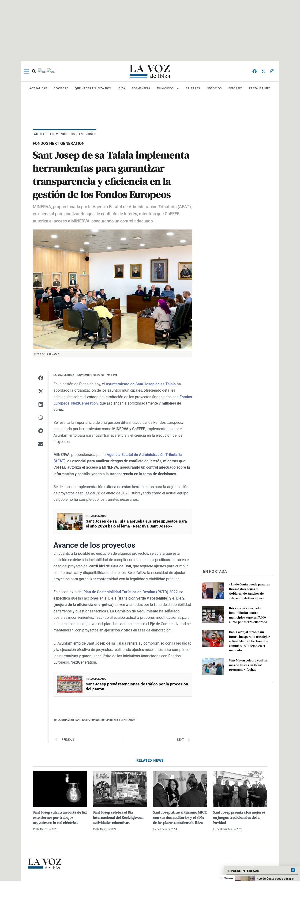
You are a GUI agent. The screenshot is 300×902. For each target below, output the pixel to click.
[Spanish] (51, 71)
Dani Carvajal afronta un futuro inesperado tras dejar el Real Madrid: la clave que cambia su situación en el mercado (249, 641)
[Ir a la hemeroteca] (34, 71)
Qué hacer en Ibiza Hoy (93, 88)
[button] (41, 378)
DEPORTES (236, 88)
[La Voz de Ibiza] (150, 71)
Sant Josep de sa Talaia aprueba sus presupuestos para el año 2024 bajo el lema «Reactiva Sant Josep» (136, 523)
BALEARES (193, 88)
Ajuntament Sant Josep (73, 720)
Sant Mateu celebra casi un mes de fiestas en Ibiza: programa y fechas (248, 665)
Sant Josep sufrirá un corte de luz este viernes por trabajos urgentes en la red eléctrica (60, 817)
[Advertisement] (150, 891)
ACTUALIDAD (38, 88)
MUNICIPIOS (165, 88)
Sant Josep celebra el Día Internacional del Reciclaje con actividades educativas (118, 817)
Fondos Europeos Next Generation (113, 720)
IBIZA (121, 88)
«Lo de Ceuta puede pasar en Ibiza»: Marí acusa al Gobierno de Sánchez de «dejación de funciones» (249, 591)
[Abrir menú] (26, 72)
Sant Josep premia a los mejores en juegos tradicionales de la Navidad (239, 817)
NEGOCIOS (214, 88)
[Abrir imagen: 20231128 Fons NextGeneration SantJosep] (112, 289)
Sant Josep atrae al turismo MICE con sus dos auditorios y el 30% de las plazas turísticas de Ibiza (180, 817)
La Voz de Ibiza (63, 375)
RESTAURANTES (260, 88)
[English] (42, 71)
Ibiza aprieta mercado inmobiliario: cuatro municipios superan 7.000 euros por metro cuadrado (248, 615)
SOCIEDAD (61, 88)
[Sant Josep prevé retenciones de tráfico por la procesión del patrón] (69, 684)
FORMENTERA (141, 88)
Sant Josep (86, 134)
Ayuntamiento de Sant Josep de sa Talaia (141, 384)
